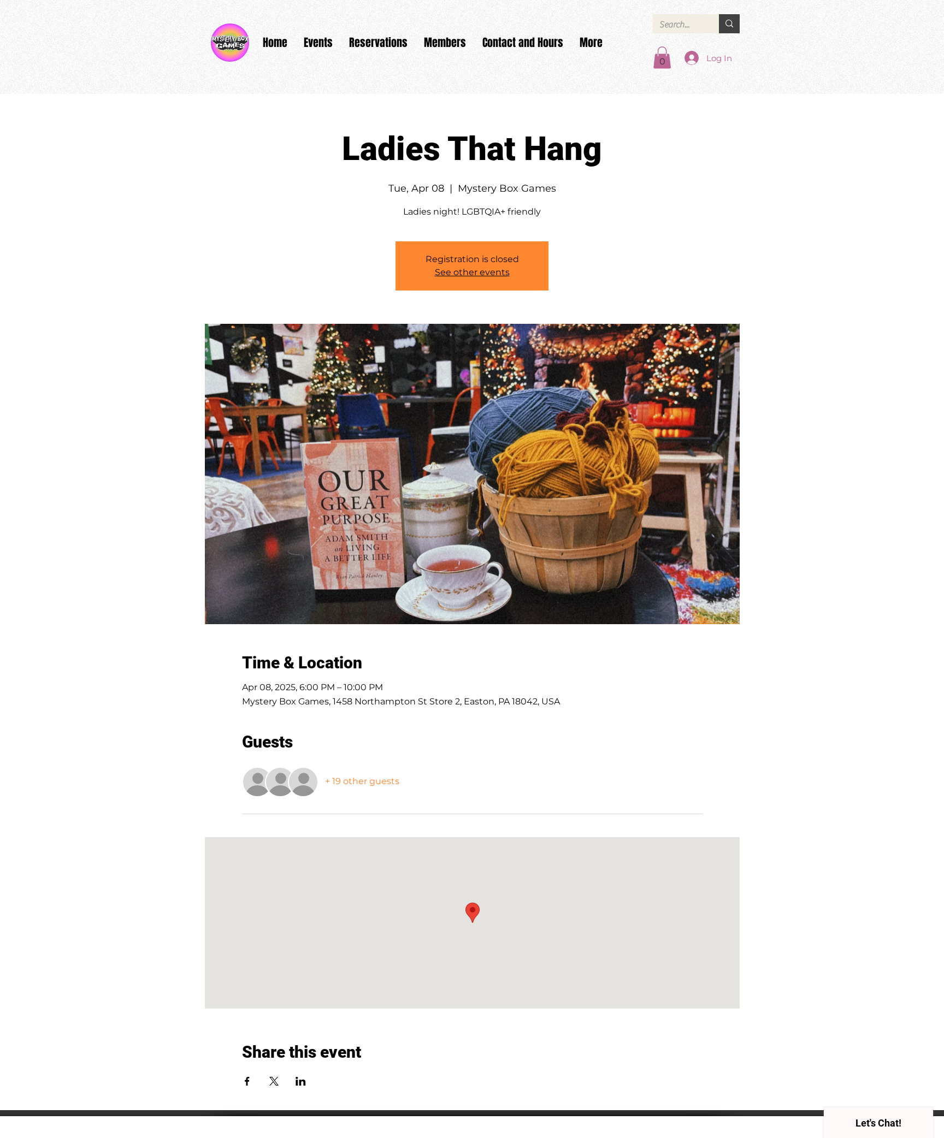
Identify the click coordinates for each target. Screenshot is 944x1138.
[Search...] (729, 23)
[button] (662, 57)
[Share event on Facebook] (247, 1081)
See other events (472, 272)
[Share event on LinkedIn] (301, 1081)
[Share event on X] (274, 1081)
